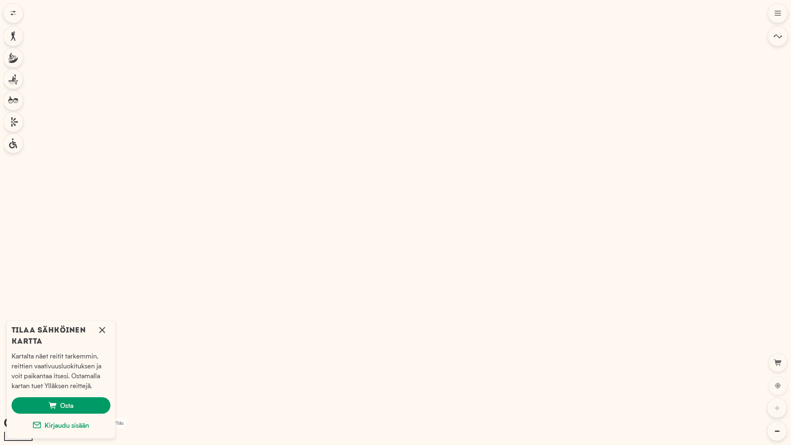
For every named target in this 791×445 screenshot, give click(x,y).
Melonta (13, 79)
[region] (395, 222)
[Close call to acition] (102, 334)
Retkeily (13, 36)
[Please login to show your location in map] (777, 385)
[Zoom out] (777, 431)
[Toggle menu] (778, 13)
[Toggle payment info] (777, 362)
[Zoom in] (777, 408)
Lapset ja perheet (13, 100)
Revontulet (13, 122)
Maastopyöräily (13, 58)
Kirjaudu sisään (66, 425)
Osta (66, 405)
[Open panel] (778, 36)
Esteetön (13, 143)
